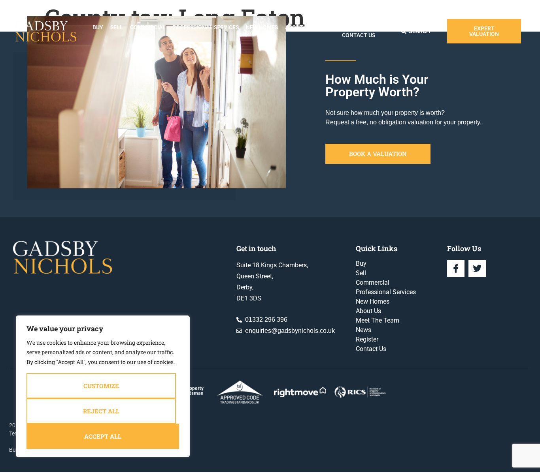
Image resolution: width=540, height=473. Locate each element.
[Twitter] (477, 268)
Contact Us (358, 35)
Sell (116, 27)
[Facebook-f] (455, 268)
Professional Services (206, 27)
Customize (101, 386)
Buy (98, 27)
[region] (103, 386)
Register (361, 27)
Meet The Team (377, 320)
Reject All (101, 411)
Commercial (148, 27)
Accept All (102, 436)
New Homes (262, 27)
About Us (298, 27)
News (333, 27)
